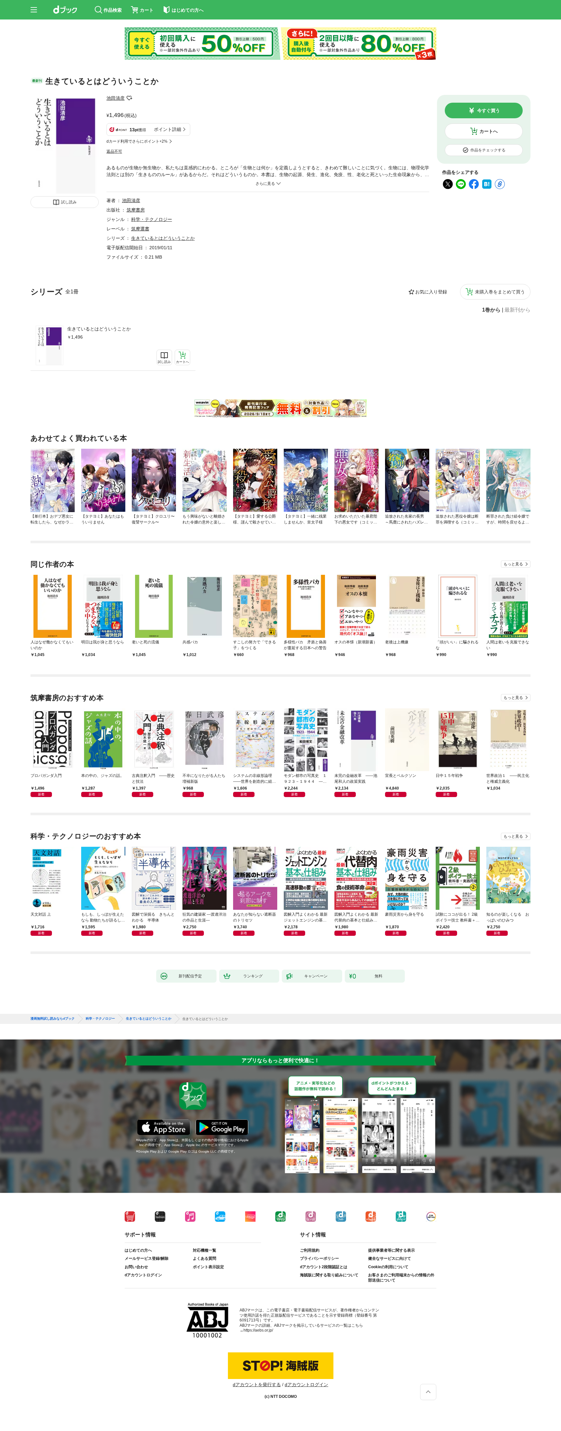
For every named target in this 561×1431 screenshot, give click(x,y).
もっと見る (513, 564)
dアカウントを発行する (257, 1384)
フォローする (129, 98)
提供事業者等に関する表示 (391, 1250)
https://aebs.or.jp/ (258, 1330)
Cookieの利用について (388, 1267)
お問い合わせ (136, 1267)
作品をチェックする (487, 150)
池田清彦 (115, 98)
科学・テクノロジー (151, 219)
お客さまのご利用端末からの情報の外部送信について (401, 1278)
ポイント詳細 (167, 129)
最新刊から (517, 310)
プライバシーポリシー (319, 1258)
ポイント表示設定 (208, 1267)
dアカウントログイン (143, 1275)
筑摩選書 (140, 228)
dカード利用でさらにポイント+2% (137, 141)
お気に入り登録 (431, 291)
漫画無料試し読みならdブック (53, 1018)
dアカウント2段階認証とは (323, 1267)
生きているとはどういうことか (99, 328)
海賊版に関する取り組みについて (329, 1275)
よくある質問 (204, 1258)
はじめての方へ (138, 1250)
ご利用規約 (309, 1250)
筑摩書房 (136, 210)
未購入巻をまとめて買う (500, 291)
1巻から (491, 310)
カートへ (489, 131)
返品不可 (114, 151)
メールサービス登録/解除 (146, 1258)
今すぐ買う (488, 110)
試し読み (69, 202)
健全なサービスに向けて (389, 1258)
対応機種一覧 (204, 1250)
